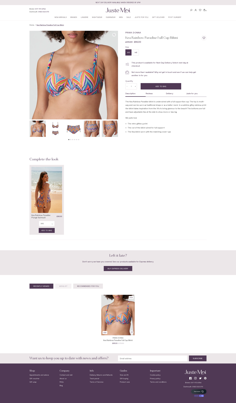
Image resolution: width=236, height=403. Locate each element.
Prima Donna (133, 32)
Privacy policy (155, 378)
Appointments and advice (39, 375)
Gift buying (124, 378)
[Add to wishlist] (203, 37)
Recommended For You (88, 286)
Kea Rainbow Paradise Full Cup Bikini (118, 340)
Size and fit (124, 375)
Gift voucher (34, 378)
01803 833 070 (43, 12)
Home (32, 25)
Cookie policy (155, 375)
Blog (61, 385)
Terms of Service (96, 382)
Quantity (129, 81)
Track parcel (94, 378)
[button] (68, 139)
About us (63, 378)
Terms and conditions (158, 382)
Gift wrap (33, 382)
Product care (125, 382)
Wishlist (63, 286)
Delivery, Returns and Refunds (101, 375)
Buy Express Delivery (118, 268)
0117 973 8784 (40, 9)
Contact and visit (66, 375)
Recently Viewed (41, 286)
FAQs (62, 382)
